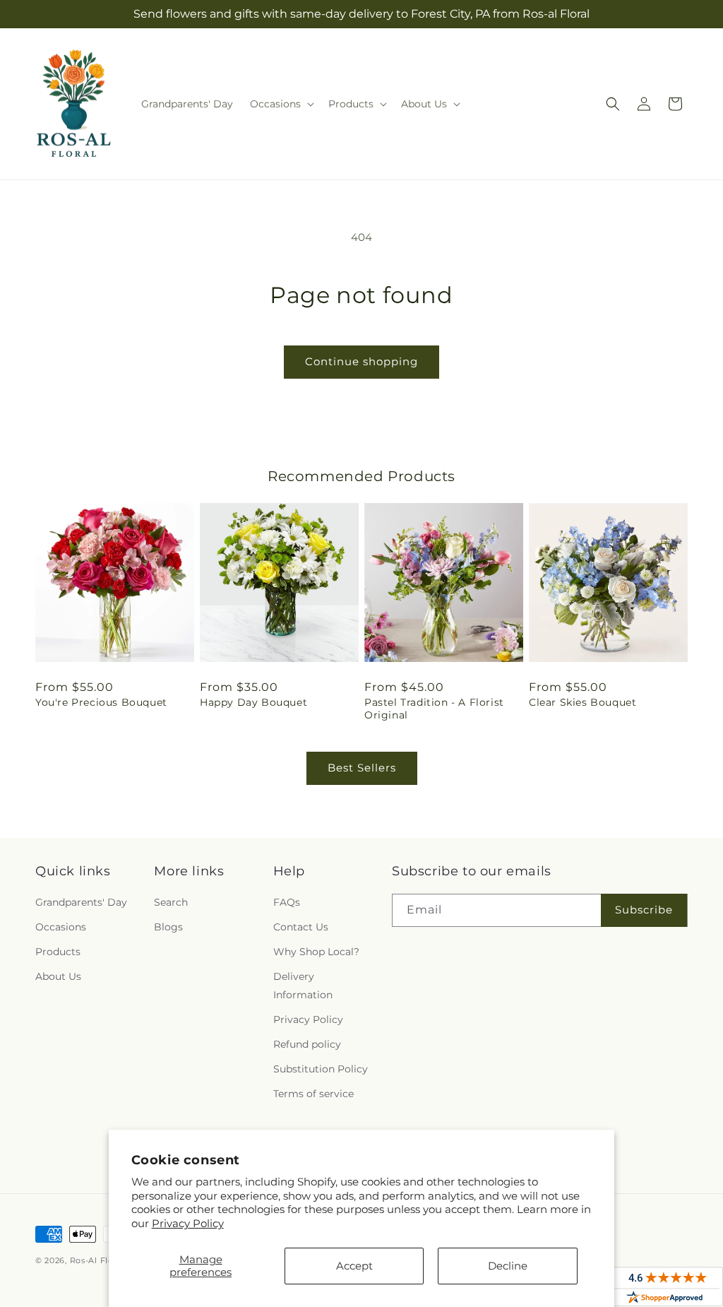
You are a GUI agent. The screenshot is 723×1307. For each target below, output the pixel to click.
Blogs (168, 927)
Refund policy (307, 1044)
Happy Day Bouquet (253, 702)
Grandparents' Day (81, 902)
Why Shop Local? (316, 951)
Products (57, 951)
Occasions (60, 927)
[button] (280, 104)
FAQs (286, 902)
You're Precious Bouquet (101, 702)
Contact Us (300, 927)
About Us (58, 976)
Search (171, 902)
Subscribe (644, 909)
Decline (507, 1265)
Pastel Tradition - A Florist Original (434, 708)
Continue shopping (361, 361)
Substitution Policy (320, 1069)
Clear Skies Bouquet (582, 702)
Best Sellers (362, 767)
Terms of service (313, 1093)
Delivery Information (303, 985)
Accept (354, 1265)
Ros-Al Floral (97, 1260)
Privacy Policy (188, 1223)
